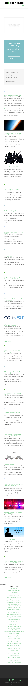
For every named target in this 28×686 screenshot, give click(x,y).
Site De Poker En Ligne (14, 639)
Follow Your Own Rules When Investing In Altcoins (11, 189)
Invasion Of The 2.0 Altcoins (11, 538)
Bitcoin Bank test (7, 107)
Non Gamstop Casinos (14, 592)
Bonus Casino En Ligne (14, 662)
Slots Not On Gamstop (14, 623)
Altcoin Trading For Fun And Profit (12, 94)
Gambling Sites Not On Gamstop (14, 597)
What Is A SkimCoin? (9, 463)
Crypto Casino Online (14, 654)
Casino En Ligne (14, 616)
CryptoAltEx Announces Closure (12, 411)
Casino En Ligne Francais (14, 656)
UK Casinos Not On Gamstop (14, 596)
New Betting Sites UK (14, 591)
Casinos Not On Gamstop (14, 609)
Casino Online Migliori (14, 632)
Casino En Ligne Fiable (14, 659)
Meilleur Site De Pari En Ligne (14, 661)
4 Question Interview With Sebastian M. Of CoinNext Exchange (14, 323)
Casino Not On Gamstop (14, 618)
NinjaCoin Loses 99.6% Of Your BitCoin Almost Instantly (12, 166)
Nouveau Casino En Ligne (14, 651)
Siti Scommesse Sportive (14, 635)
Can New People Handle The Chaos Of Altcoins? (13, 231)
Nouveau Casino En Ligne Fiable (14, 642)
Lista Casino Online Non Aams (14, 611)
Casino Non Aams (14, 649)
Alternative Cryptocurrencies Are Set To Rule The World (14, 254)
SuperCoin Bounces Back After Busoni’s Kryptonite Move (12, 350)
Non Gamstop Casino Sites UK (14, 604)
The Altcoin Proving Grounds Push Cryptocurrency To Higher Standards (13, 277)
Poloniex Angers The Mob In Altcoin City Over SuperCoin (13, 371)
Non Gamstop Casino (14, 594)
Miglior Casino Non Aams (14, 589)
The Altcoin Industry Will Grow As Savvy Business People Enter (12, 210)
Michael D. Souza (10, 80)
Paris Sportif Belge (14, 633)
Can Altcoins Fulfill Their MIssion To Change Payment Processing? (13, 133)
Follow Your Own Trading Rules (14, 25)
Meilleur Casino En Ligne (14, 606)
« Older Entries (7, 340)
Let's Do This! (14, 57)
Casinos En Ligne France (14, 637)
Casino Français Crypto (14, 628)
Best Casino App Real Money (14, 644)
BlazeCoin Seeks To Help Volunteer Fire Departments (13, 511)
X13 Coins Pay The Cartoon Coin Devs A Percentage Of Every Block (14, 298)
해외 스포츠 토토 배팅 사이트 (14, 587)
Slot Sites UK (14, 620)
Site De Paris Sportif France (14, 640)
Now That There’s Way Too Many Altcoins (12, 392)
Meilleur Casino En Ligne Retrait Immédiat (14, 630)
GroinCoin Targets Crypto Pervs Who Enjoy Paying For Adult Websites (13, 561)
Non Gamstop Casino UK (14, 603)
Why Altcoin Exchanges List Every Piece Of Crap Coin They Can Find (13, 433)
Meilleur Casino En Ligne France (14, 652)
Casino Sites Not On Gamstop (14, 615)
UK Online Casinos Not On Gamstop (14, 599)
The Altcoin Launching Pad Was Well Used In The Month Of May (13, 484)
